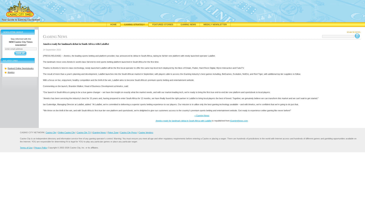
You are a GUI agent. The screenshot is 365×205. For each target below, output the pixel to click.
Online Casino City (66, 132)
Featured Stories (162, 24)
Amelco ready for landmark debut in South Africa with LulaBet (184, 121)
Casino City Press (128, 132)
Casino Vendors (146, 132)
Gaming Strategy (134, 24)
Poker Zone (113, 132)
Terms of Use (26, 148)
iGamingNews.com (239, 121)
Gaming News (188, 24)
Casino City (51, 132)
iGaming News (99, 132)
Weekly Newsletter (215, 24)
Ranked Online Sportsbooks (21, 68)
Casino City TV (84, 132)
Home (113, 24)
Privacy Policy (40, 148)
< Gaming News (201, 115)
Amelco (11, 72)
